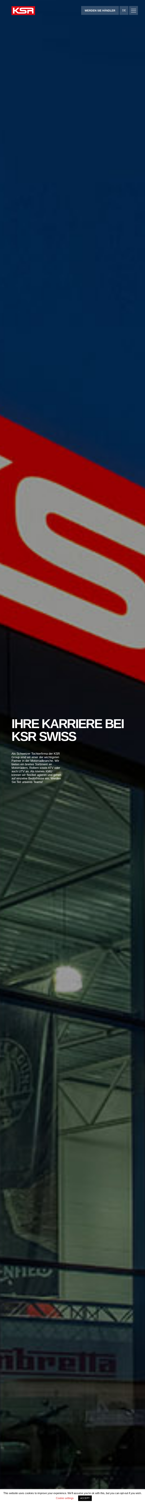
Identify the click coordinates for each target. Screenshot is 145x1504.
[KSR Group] (23, 11)
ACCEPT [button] (85, 1498)
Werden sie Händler (100, 10)
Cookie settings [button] (65, 1498)
